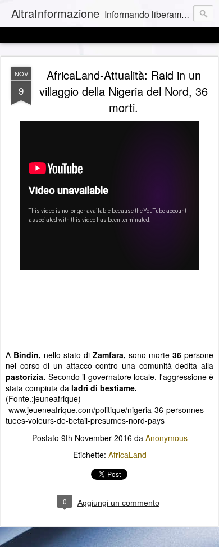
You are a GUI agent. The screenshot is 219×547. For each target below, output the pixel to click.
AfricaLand (127, 454)
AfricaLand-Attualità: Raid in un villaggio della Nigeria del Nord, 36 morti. (123, 91)
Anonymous (166, 437)
